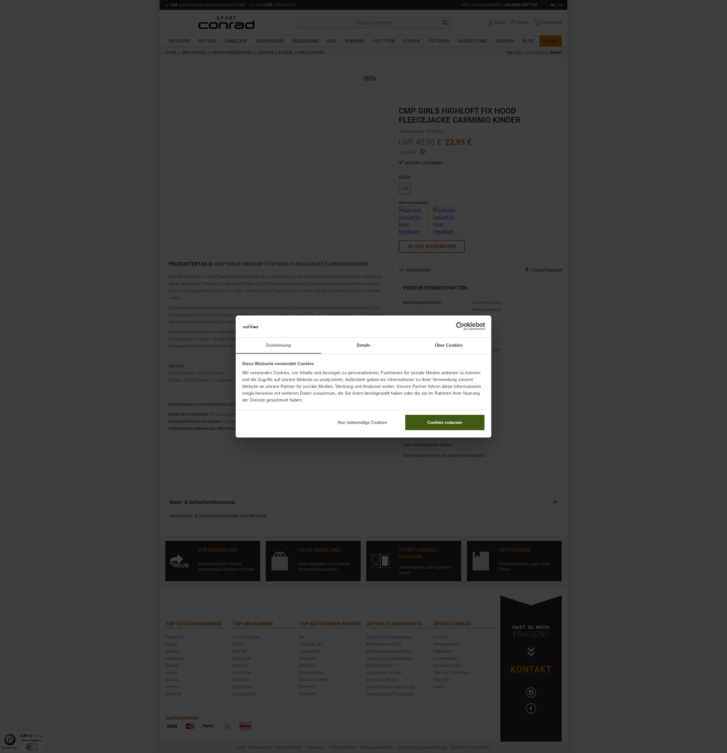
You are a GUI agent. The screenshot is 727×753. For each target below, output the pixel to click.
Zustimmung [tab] (278, 345)
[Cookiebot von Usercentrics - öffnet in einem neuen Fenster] (460, 326)
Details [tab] (364, 345)
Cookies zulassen (444, 422)
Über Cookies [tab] (448, 345)
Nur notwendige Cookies (362, 422)
